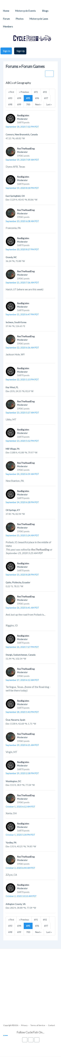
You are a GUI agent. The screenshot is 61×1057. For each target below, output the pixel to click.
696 (37, 98)
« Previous (24, 92)
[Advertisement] (30, 989)
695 (28, 98)
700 (28, 104)
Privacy (24, 1025)
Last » (49, 104)
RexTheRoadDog (26, 148)
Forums (12, 66)
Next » (38, 104)
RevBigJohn (23, 115)
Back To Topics (49, 74)
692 (45, 92)
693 (10, 98)
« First (11, 92)
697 (46, 98)
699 (19, 104)
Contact (51, 1025)
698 (10, 104)
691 (36, 92)
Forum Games (33, 66)
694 (19, 98)
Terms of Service (37, 1025)
